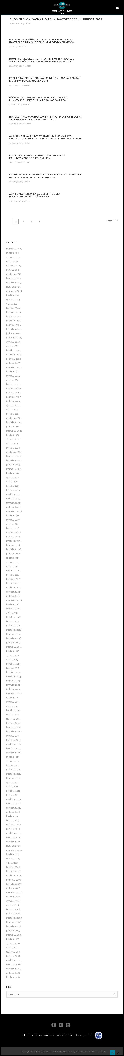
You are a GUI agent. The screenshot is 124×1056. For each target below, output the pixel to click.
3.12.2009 (13, 46)
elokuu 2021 (12, 409)
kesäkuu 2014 (12, 714)
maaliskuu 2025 (13, 274)
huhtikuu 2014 (13, 723)
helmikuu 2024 (13, 325)
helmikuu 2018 (13, 545)
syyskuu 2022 (13, 376)
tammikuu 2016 (13, 638)
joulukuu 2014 (13, 689)
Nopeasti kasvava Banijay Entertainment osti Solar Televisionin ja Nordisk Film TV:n (45, 118)
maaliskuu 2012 (13, 774)
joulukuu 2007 (13, 930)
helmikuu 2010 (13, 837)
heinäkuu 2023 (13, 350)
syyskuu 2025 (13, 257)
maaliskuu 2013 (13, 744)
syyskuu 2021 (13, 405)
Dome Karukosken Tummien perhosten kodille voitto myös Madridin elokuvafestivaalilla (41, 60)
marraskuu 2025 (14, 248)
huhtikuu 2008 (13, 913)
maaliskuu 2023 (13, 354)
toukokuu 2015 (13, 672)
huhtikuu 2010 (13, 829)
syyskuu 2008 (13, 901)
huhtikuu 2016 (13, 625)
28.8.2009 (13, 182)
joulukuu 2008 (13, 888)
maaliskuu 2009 (14, 875)
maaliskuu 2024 (13, 320)
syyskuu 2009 (13, 858)
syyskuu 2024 (13, 299)
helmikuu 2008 (13, 922)
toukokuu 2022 (13, 388)
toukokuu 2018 (13, 532)
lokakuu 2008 (13, 897)
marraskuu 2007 (14, 935)
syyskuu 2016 (13, 608)
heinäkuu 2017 (13, 570)
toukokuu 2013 (13, 740)
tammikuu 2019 (13, 503)
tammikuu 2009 (13, 884)
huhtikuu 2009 (13, 871)
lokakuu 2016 (12, 604)
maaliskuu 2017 (13, 587)
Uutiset (28, 23)
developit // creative (85, 1052)
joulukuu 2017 (13, 553)
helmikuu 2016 (13, 634)
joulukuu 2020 (13, 426)
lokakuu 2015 (12, 651)
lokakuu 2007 (12, 939)
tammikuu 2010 (13, 841)
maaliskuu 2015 (13, 676)
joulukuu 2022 (13, 363)
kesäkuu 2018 (13, 528)
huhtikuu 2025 (13, 270)
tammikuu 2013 (13, 752)
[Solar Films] (62, 8)
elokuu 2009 (12, 863)
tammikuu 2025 (13, 282)
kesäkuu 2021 (12, 414)
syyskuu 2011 (12, 782)
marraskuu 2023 (14, 337)
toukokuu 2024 (13, 312)
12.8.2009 (13, 201)
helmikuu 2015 (13, 680)
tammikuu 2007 (13, 969)
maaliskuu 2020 (14, 452)
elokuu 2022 (12, 380)
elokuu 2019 (12, 481)
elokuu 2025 (12, 261)
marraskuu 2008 (14, 892)
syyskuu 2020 (13, 439)
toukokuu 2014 (13, 719)
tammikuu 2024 (13, 329)
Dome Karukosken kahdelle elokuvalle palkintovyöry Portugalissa (37, 156)
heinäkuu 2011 (13, 791)
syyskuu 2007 (13, 943)
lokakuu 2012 (12, 757)
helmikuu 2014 (13, 727)
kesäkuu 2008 (13, 909)
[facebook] (53, 1025)
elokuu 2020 (12, 443)
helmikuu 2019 (13, 498)
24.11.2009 (13, 85)
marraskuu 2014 (14, 693)
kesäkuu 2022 (13, 384)
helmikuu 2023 (13, 359)
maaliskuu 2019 (13, 494)
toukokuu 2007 (13, 952)
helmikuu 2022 (13, 397)
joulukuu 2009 (13, 846)
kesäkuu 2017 (12, 575)
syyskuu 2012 (13, 761)
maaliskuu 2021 (13, 418)
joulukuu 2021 (13, 401)
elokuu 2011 (12, 786)
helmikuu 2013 (13, 748)
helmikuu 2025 (13, 278)
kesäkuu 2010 (13, 820)
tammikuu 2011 (13, 808)
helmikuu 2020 (13, 456)
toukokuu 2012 (13, 765)
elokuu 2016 (12, 613)
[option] (118, 1053)
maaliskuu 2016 (13, 630)
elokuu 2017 (12, 566)
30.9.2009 (13, 143)
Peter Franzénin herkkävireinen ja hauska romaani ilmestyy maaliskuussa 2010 (45, 79)
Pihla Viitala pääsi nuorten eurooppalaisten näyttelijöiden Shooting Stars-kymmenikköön (42, 41)
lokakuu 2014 (12, 697)
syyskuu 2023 (13, 342)
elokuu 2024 (12, 304)
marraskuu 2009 (14, 850)
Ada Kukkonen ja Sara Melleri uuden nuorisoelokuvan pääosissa (35, 195)
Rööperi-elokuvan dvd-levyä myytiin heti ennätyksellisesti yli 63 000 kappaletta (38, 99)
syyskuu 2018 (13, 520)
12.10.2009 (13, 124)
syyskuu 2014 (13, 702)
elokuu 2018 (12, 524)
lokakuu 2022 (12, 371)
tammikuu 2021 (13, 422)
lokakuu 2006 (13, 977)
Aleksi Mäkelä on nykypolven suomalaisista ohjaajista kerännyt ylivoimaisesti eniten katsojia (45, 137)
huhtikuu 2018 (13, 536)
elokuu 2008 (12, 905)
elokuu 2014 (12, 706)
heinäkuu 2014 (13, 710)
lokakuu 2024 (12, 295)
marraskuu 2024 (14, 291)
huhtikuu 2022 (13, 392)
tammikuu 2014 (13, 731)
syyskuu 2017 (12, 562)
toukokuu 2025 (13, 265)
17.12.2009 (14, 23)
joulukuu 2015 (13, 642)
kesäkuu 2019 (12, 486)
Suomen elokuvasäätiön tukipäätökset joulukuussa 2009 (56, 19)
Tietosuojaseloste (85, 1035)
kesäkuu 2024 (13, 308)
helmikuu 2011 (13, 803)
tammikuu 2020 (13, 460)
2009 (22, 23)
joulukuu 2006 (13, 973)
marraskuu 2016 (14, 600)
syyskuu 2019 (13, 477)
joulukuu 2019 (13, 464)
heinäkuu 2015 (13, 664)
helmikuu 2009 (13, 880)
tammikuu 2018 (13, 549)
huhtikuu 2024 (13, 316)
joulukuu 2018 (13, 507)
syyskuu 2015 (12, 655)
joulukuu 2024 (13, 287)
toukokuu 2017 (13, 579)
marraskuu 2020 (14, 431)
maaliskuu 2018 (13, 541)
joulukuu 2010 (13, 812)
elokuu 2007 (12, 947)
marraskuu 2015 (13, 647)
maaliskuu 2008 (14, 918)
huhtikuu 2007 (13, 956)
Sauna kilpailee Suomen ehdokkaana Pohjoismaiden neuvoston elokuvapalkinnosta (45, 176)
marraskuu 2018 (14, 511)
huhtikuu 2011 (12, 795)
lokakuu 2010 (12, 816)
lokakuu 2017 (12, 558)
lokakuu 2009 (13, 854)
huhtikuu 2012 (13, 769)
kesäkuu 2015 (12, 668)
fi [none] (112, 1053)
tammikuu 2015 (13, 685)
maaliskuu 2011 (13, 799)
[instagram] (61, 1025)
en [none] (117, 1053)
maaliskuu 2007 (13, 960)
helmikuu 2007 (13, 964)
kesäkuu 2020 (13, 448)
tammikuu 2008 (14, 926)
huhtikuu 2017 (13, 583)
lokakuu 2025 (12, 253)
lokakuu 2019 (12, 473)
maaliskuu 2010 (13, 833)
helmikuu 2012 (13, 778)
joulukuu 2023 (13, 333)
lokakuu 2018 (12, 515)
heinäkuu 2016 (13, 617)
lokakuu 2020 (13, 435)
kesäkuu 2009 (13, 867)
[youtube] (68, 1025)
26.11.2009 (13, 66)
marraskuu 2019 (14, 469)
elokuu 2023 (12, 346)
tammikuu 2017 (13, 592)
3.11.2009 (13, 104)
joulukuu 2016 (13, 596)
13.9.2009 (13, 162)
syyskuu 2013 (13, 736)
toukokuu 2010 (13, 825)
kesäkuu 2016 (13, 621)
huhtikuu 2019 (13, 490)
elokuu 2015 (12, 659)
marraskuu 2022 (14, 367)
